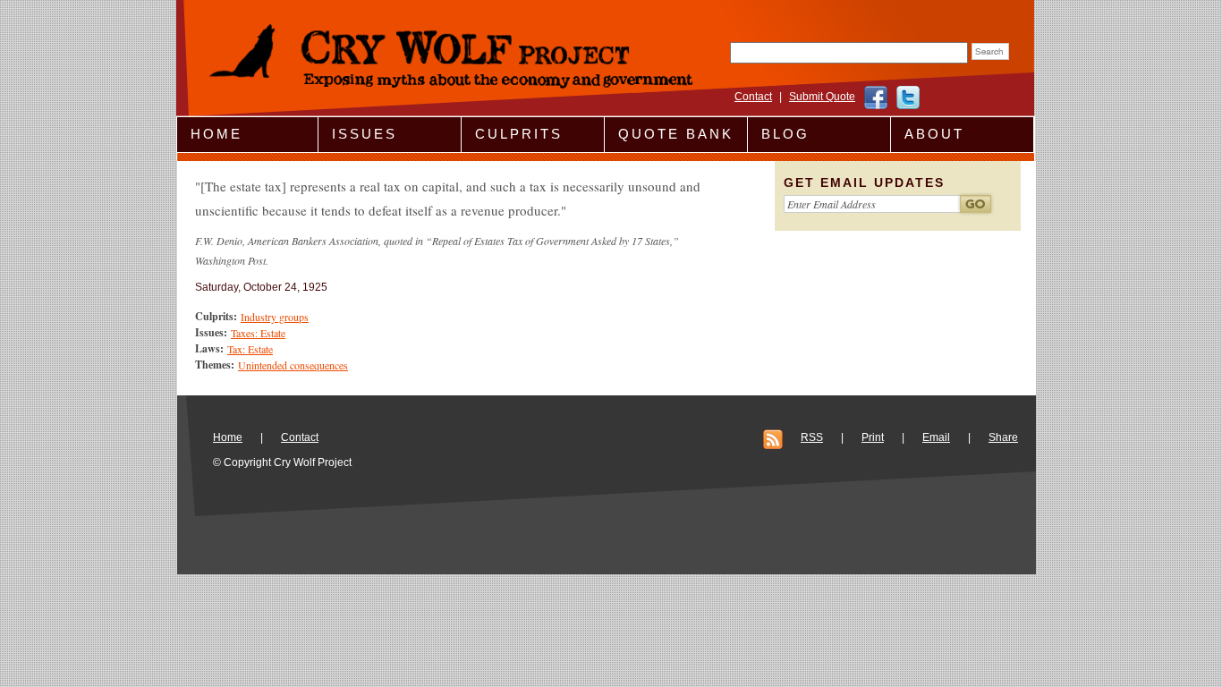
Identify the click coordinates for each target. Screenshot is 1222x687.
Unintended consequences (293, 365)
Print (872, 437)
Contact (753, 96)
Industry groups (275, 317)
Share (1003, 437)
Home (216, 133)
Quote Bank (676, 133)
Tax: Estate (250, 349)
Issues (364, 133)
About (934, 133)
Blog (785, 133)
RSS (812, 437)
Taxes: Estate (258, 333)
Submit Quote (822, 96)
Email (936, 437)
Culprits (519, 133)
